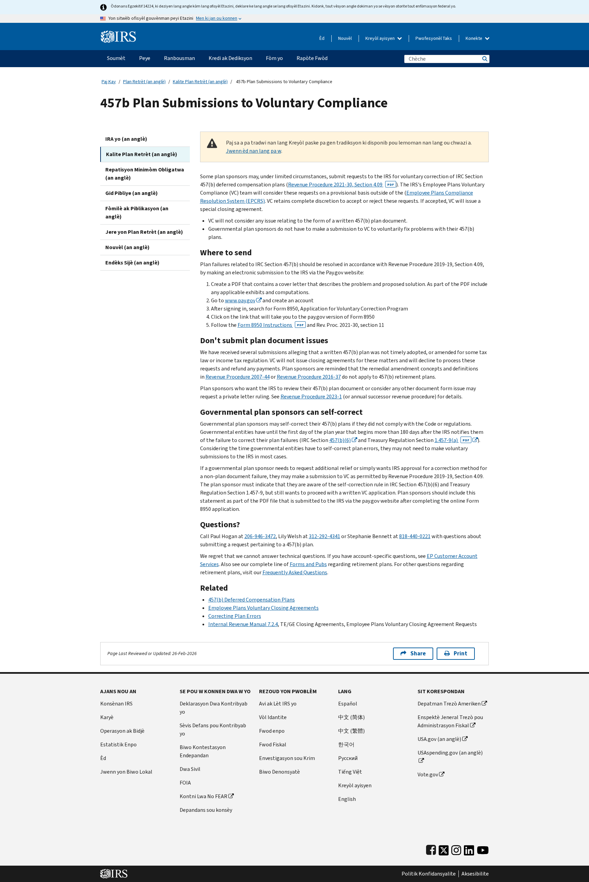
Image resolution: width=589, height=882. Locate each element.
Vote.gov (428, 774)
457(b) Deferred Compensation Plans (251, 599)
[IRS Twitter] (444, 848)
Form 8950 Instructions (271, 325)
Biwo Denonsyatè (279, 771)
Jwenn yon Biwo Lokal (126, 771)
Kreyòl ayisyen (380, 38)
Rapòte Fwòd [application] (312, 58)
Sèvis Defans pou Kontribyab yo (213, 729)
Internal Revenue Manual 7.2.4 (243, 624)
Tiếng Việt (350, 771)
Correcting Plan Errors (234, 616)
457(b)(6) (340, 440)
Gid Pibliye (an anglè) (131, 193)
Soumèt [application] (116, 58)
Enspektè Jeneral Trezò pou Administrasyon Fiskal (450, 721)
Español (347, 703)
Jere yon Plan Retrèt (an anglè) (144, 231)
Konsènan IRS (116, 703)
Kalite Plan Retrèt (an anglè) (200, 81)
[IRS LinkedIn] (469, 848)
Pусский (348, 758)
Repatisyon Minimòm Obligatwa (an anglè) (144, 173)
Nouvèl (345, 38)
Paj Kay (109, 81)
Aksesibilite (475, 873)
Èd (321, 38)
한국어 (346, 744)
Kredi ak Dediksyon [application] (230, 58)
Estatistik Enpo (118, 744)
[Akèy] (118, 34)
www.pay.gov (240, 300)
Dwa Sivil (190, 769)
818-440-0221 (415, 536)
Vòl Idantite (273, 717)
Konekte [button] (474, 38)
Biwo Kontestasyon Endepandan (203, 751)
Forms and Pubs (308, 564)
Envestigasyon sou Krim (287, 758)
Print (460, 653)
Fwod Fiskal (272, 744)
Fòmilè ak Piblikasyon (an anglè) (136, 212)
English (347, 799)
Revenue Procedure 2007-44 (238, 376)
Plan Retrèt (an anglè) (144, 81)
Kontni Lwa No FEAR (203, 796)
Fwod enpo (272, 730)
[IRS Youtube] (483, 848)
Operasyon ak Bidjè (122, 730)
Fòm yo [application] (274, 58)
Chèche (484, 59)
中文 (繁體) (351, 730)
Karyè (107, 717)
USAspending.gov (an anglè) (450, 752)
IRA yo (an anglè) (126, 138)
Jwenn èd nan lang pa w (253, 150)
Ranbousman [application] (179, 58)
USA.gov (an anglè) (439, 739)
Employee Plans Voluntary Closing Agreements (263, 607)
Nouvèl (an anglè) (127, 247)
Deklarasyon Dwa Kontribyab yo (213, 707)
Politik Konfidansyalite (429, 873)
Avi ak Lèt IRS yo (278, 703)
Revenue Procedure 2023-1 (311, 396)
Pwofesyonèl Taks (434, 38)
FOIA (185, 782)
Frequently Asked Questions (294, 572)
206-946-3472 (260, 536)
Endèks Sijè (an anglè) (132, 262)
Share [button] (418, 653)
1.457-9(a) (452, 440)
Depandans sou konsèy (206, 809)
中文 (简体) (351, 717)
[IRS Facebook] (431, 848)
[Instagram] (456, 848)
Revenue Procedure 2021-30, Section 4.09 (341, 184)
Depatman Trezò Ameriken (449, 703)
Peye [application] (144, 58)
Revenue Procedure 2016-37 (309, 376)
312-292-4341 (324, 536)
